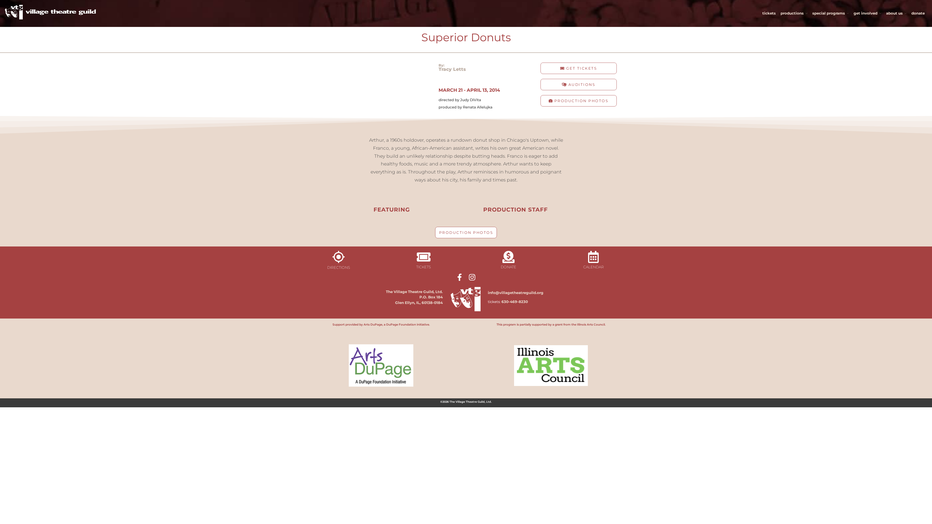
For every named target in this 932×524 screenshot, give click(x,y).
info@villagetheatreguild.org (515, 292)
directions (338, 267)
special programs (828, 13)
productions (792, 13)
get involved (865, 13)
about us (894, 13)
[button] (579, 68)
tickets (769, 13)
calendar (593, 267)
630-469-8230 (514, 301)
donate (918, 13)
